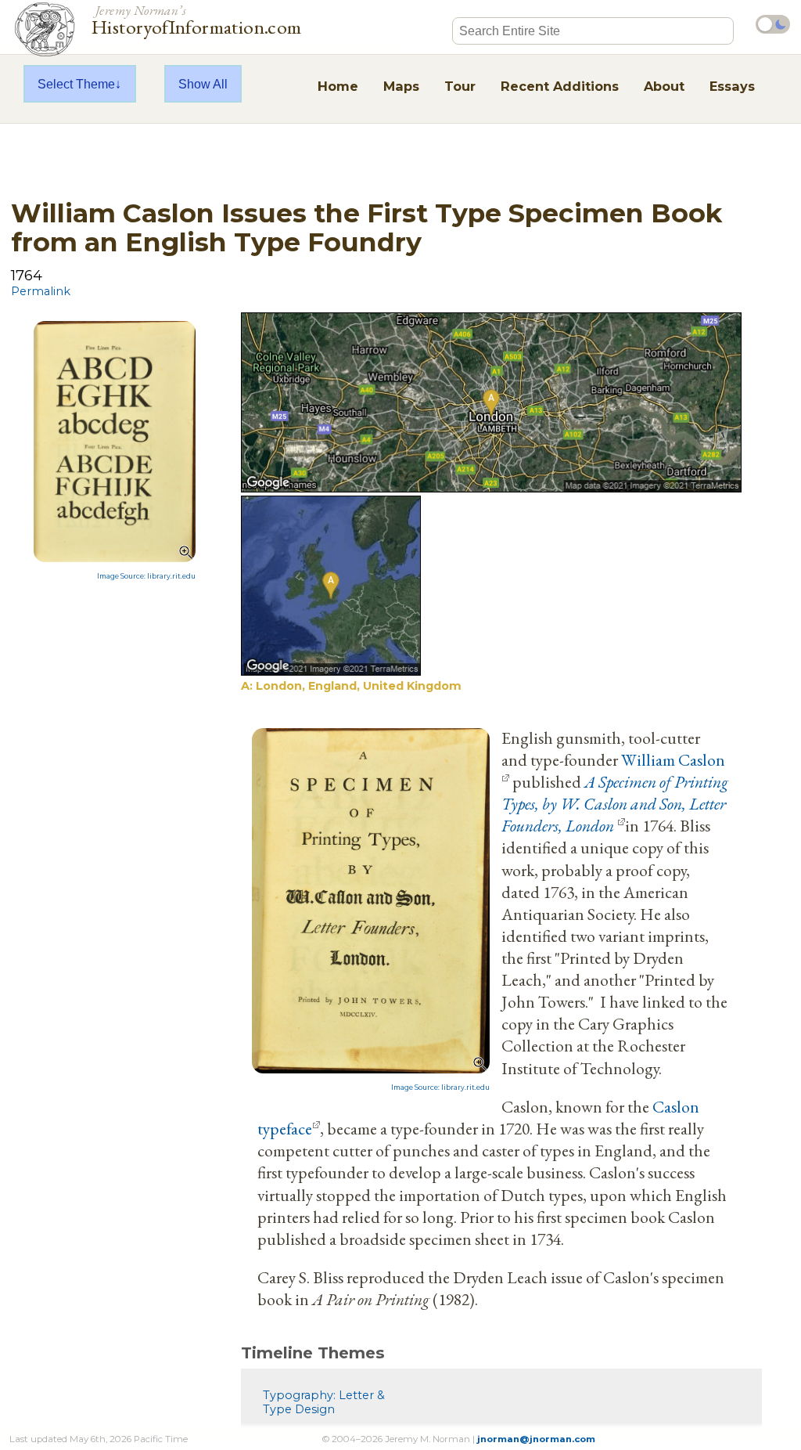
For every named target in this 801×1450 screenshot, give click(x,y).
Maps (401, 86)
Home (338, 86)
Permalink (40, 291)
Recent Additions (560, 86)
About (664, 86)
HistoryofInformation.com (197, 19)
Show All (203, 84)
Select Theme (76, 84)
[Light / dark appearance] (773, 24)
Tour (460, 86)
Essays (732, 86)
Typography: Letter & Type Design (324, 1402)
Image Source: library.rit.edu (146, 576)
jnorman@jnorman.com (536, 1439)
